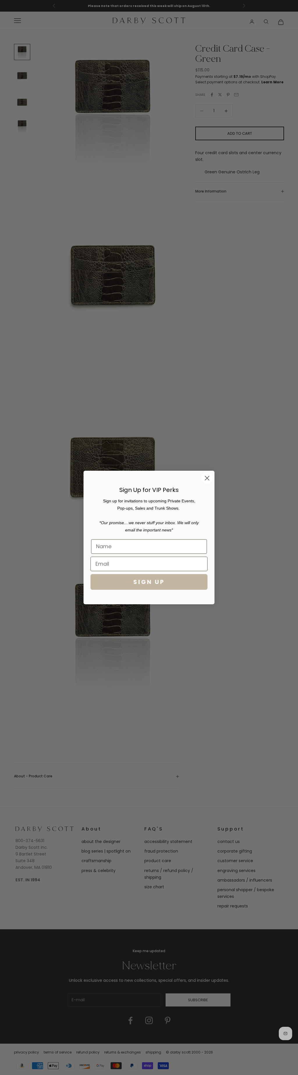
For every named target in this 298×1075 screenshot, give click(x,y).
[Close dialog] (207, 478)
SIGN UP (149, 582)
